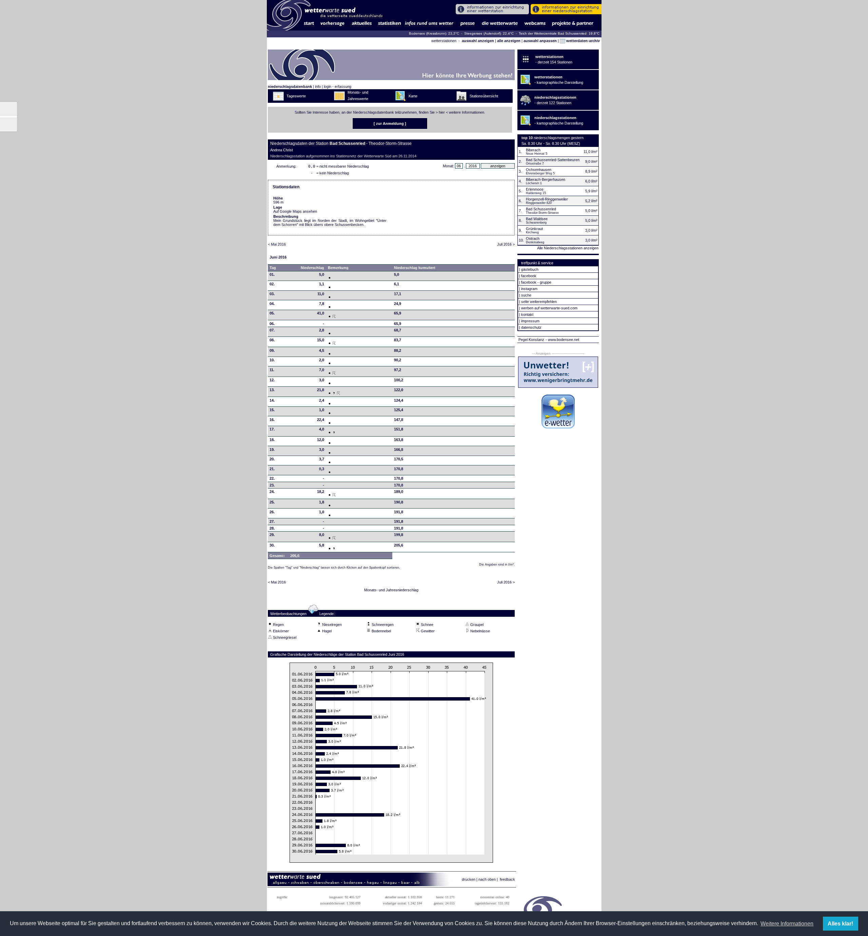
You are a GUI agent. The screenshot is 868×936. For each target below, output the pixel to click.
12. (272, 380)
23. (272, 485)
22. (272, 478)
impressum (530, 321)
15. (272, 410)
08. (272, 340)
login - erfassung (337, 86)
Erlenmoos (535, 189)
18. (272, 440)
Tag (273, 268)
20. (272, 459)
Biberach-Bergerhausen (545, 179)
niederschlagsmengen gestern (559, 138)
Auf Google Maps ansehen (295, 211)
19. (272, 449)
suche (526, 295)
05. (272, 313)
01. (272, 274)
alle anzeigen (508, 41)
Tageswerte (296, 96)
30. (272, 545)
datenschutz (531, 327)
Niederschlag (312, 268)
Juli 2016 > (506, 244)
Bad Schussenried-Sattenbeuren (552, 160)
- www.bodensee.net (562, 340)
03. (272, 294)
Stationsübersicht (484, 96)
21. (272, 469)
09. (272, 350)
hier (442, 112)
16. (272, 420)
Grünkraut (534, 229)
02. (272, 284)
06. (272, 324)
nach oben (487, 879)
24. (272, 492)
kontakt (527, 314)
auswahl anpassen (540, 41)
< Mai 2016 (277, 244)
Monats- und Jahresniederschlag (391, 590)
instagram (529, 289)
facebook (528, 276)
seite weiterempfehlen (539, 302)
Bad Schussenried (541, 209)
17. (272, 429)
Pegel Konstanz (531, 340)
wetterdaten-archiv (582, 41)
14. (272, 400)
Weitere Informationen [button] (787, 924)
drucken (468, 879)
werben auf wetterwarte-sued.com (549, 308)
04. (272, 304)
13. (272, 390)
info (318, 86)
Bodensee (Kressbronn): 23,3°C (434, 33)
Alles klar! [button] (840, 924)
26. (272, 512)
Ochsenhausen (538, 170)
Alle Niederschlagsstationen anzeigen (567, 248)
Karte (413, 96)
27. (272, 521)
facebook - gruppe (536, 282)
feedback (507, 879)
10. (272, 360)
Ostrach (532, 238)
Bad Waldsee (537, 219)
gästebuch (529, 269)
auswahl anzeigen (478, 41)
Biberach (533, 150)
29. (272, 535)
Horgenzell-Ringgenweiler (547, 199)
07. (272, 330)
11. (272, 370)
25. (272, 502)
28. (272, 528)
